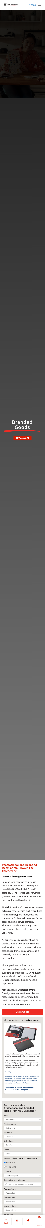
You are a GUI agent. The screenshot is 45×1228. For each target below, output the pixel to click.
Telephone (11, 1167)
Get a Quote (22, 438)
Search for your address (14, 1180)
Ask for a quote (39, 1220)
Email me (10, 1162)
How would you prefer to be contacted (21, 1158)
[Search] (39, 1224)
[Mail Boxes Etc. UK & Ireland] (18, 5)
